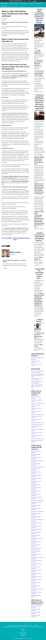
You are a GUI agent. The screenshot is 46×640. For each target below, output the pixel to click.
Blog (42, 626)
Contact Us (29, 1)
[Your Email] (23, 636)
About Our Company (26, 626)
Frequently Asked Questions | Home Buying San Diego (12, 626)
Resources (33, 626)
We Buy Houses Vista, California (37, 424)
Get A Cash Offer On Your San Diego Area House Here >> (16, 239)
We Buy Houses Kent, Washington (37, 511)
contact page (24, 183)
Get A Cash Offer (14, 3)
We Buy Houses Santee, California (37, 438)
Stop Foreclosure (23, 3)
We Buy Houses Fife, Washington (37, 500)
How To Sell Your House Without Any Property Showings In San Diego (37, 375)
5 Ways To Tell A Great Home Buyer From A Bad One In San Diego (36, 386)
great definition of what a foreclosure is (15, 45)
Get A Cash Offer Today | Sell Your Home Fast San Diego (18, 625)
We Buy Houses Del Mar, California (37, 403)
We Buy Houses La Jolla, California (37, 414)
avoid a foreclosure (25, 73)
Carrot (31, 638)
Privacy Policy (38, 626)
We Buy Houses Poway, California (37, 422)
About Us (25, 1)
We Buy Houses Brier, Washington (37, 467)
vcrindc (4, 20)
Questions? (31, 3)
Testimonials (4, 6)
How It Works (39, 3)
